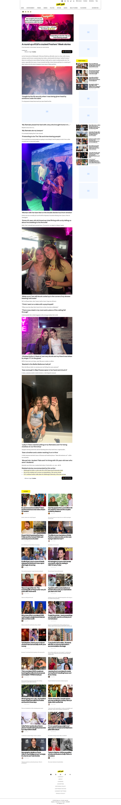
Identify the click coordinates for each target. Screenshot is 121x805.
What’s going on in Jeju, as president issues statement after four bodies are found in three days (33, 700)
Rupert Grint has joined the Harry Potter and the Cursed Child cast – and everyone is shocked (32, 537)
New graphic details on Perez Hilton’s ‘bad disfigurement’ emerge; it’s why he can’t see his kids (33, 754)
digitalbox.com (61, 803)
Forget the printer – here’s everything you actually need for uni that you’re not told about (60, 617)
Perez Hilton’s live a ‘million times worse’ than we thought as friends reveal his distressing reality (94, 127)
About (60, 779)
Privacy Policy (60, 793)
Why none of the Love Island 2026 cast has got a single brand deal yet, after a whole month (33, 617)
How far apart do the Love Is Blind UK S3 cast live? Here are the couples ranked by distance (60, 509)
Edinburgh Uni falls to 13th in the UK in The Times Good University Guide (43, 470)
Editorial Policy (60, 786)
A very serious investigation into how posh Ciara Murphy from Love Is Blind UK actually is (94, 161)
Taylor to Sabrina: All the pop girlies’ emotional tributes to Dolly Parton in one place (60, 754)
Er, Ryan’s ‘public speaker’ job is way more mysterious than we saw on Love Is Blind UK (94, 140)
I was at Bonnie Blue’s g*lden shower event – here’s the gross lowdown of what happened (94, 79)
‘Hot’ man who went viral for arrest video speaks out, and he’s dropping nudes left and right (94, 72)
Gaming (45, 7)
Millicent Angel (28, 51)
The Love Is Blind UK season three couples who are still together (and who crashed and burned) (94, 65)
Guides (65, 7)
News (22, 7)
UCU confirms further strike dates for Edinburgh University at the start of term (45, 474)
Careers (60, 781)
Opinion (59, 7)
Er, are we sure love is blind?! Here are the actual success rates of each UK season (33, 509)
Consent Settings (60, 791)
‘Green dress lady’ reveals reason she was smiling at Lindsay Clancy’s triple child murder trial (60, 700)
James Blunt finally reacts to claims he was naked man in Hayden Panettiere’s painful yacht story (94, 155)
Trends (39, 7)
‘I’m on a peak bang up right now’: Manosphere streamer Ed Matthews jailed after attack (60, 727)
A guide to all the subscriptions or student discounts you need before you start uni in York (59, 589)
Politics (52, 7)
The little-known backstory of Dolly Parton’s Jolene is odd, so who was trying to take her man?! (59, 537)
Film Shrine (83, 7)
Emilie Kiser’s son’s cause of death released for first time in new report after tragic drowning (32, 563)
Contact (60, 776)
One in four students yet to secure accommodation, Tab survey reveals (42, 472)
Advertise (60, 784)
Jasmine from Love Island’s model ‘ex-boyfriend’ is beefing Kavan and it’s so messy (59, 673)
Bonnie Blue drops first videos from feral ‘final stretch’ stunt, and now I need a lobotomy (94, 147)
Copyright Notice (60, 788)
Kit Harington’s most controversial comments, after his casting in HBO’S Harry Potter (59, 563)
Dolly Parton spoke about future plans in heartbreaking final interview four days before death (33, 727)
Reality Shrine (74, 7)
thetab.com (58, 800)
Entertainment (30, 7)
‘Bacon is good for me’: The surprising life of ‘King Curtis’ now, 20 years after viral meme (33, 589)
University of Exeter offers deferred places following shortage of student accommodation (94, 133)
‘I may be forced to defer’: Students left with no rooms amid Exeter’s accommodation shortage (59, 644)
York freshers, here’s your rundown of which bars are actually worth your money (33, 644)
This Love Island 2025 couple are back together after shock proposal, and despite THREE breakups (33, 673)
